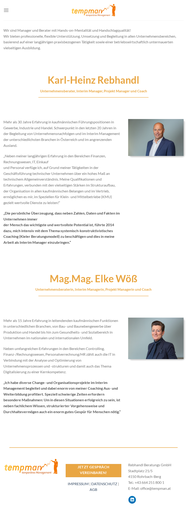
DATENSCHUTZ (104, 484)
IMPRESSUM (78, 484)
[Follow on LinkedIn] (132, 500)
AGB (93, 489)
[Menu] (6, 10)
